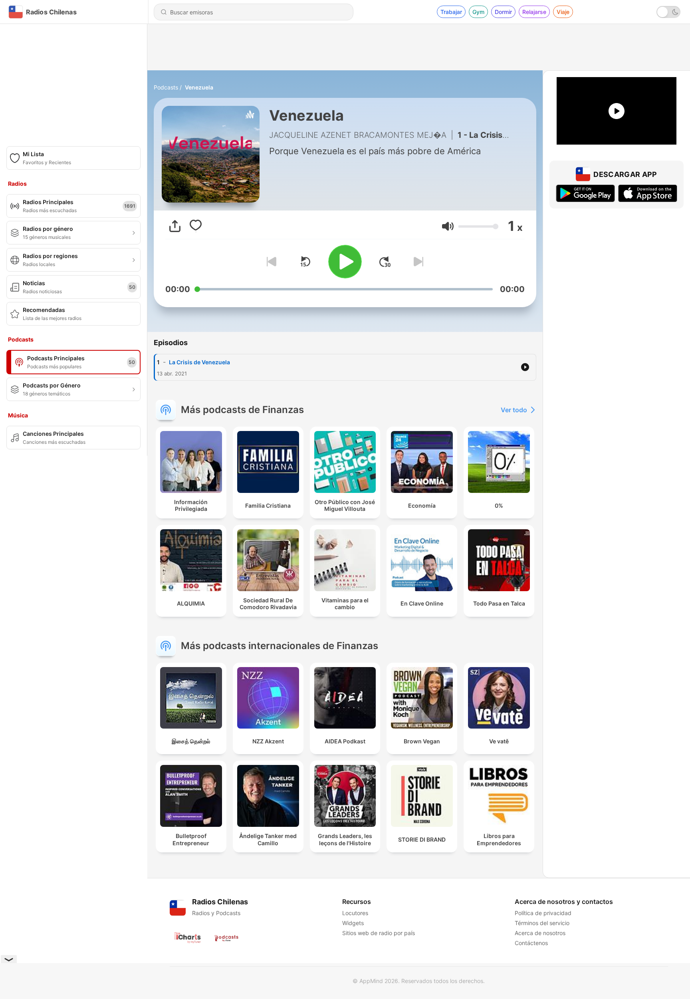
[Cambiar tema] (668, 12)
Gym (478, 11)
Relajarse (534, 11)
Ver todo (514, 410)
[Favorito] (195, 226)
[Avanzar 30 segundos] (385, 261)
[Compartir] (175, 226)
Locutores (355, 913)
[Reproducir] (345, 261)
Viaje (563, 11)
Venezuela (199, 87)
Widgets (353, 923)
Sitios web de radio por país (378, 932)
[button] (448, 226)
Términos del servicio (542, 923)
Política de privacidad (543, 913)
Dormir (503, 11)
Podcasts (166, 87)
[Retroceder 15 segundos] (305, 261)
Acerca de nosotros (540, 932)
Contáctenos (531, 942)
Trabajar (451, 11)
